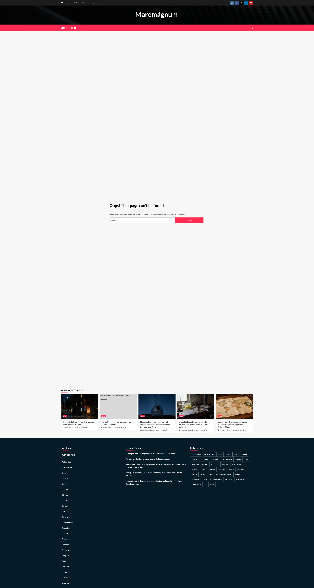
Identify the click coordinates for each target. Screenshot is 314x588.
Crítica (64, 511)
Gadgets (65, 556)
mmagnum (68, 427)
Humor (64, 578)
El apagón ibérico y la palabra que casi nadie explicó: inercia (151, 453)
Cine (64, 484)
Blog (64, 416)
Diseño (65, 533)
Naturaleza (196, 479)
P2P (205, 479)
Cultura (65, 517)
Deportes (66, 528)
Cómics (65, 495)
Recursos (229, 479)
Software (240, 479)
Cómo (64, 500)
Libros (203, 474)
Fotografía (66, 550)
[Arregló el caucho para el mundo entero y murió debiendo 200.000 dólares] (195, 406)
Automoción (67, 467)
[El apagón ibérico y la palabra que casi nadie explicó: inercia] (79, 406)
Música (237, 474)
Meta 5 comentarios (223, 474)
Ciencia (65, 478)
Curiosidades (67, 522)
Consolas (65, 506)
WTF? (212, 484)
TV (205, 484)
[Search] (251, 28)
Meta (211, 474)
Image (92, 3)
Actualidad (66, 462)
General (65, 567)
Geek (64, 561)
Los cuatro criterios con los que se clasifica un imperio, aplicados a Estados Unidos (232, 424)
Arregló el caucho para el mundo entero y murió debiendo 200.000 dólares (193, 424)
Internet (65, 583)
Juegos (194, 474)
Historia (65, 572)
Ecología (65, 539)
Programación (216, 479)
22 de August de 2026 (80, 427)
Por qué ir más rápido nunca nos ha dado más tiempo (148, 459)
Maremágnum (156, 14)
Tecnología (196, 484)
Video (84, 3)
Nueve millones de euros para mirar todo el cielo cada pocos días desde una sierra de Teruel (155, 424)
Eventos (65, 544)
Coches (65, 489)
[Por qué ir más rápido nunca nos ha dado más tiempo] (118, 406)
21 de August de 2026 (235, 430)
